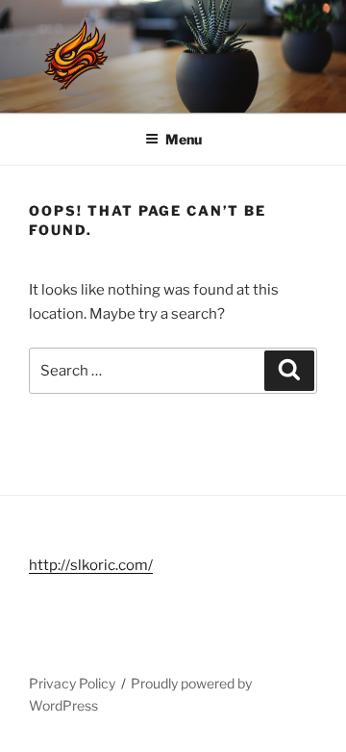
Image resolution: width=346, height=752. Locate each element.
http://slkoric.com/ (91, 565)
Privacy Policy (72, 683)
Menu (183, 139)
